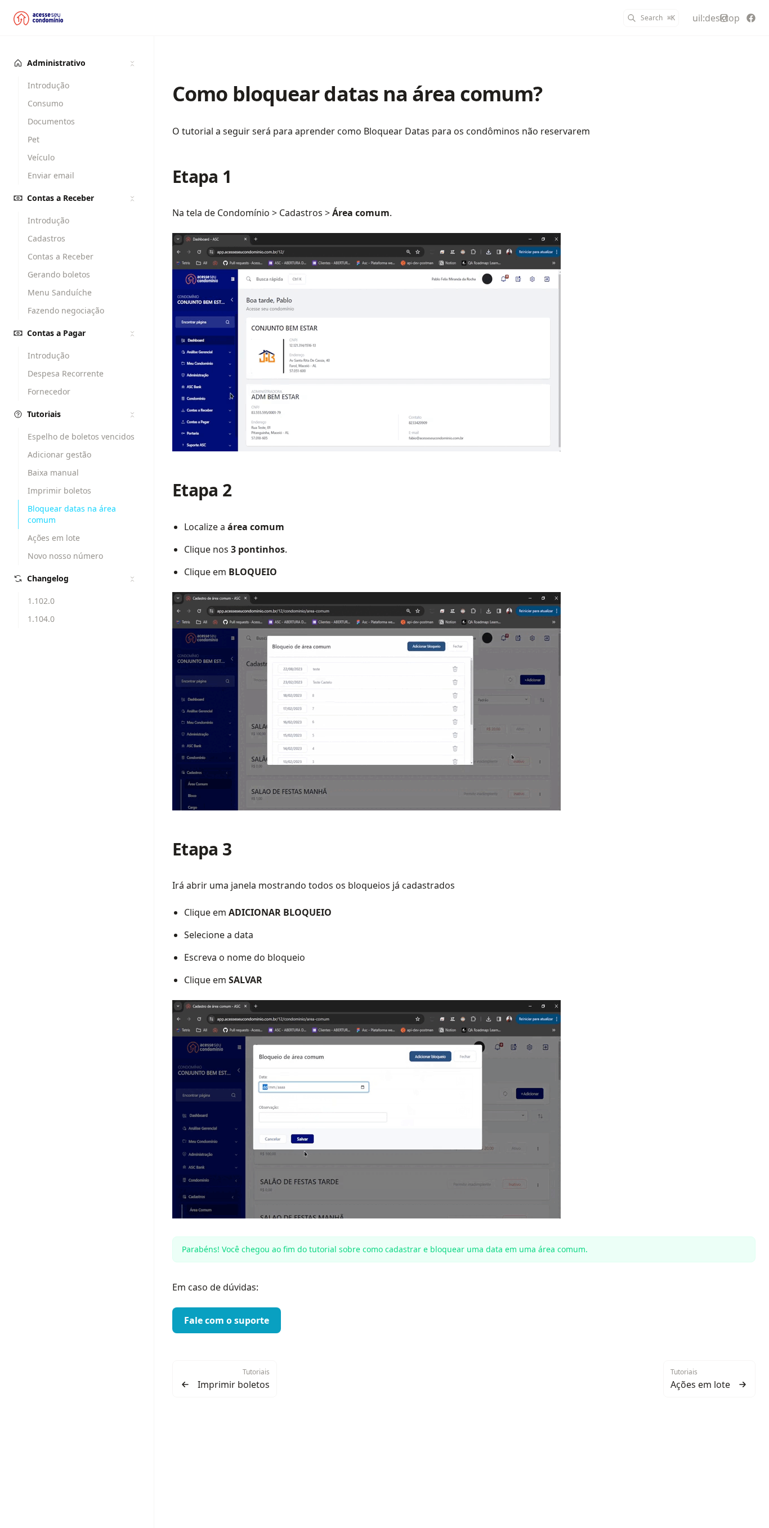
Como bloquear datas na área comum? (357, 93)
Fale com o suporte (226, 1320)
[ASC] (38, 18)
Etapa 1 (201, 176)
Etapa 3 (201, 849)
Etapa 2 (201, 489)
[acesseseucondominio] (723, 18)
